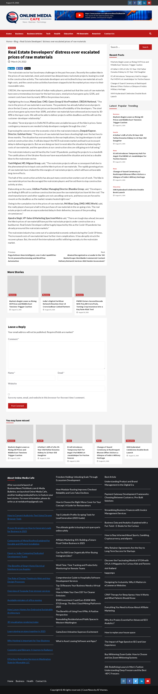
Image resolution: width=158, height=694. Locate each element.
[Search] (150, 33)
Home (9, 33)
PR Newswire (82, 33)
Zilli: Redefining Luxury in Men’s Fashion (124, 666)
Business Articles (34, 33)
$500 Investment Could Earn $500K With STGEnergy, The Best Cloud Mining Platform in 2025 (78, 603)
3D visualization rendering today (23, 622)
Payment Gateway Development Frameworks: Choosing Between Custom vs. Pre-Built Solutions (127, 497)
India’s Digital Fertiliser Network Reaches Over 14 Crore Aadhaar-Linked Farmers (56, 304)
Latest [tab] (113, 105)
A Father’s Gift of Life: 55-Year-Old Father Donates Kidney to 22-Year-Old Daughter (128, 70)
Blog (16, 41)
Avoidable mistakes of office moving (24, 600)
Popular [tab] (122, 105)
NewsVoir (96, 33)
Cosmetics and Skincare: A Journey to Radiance (30, 649)
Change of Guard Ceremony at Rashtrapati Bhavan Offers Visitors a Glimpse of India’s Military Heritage (129, 86)
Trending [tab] (133, 105)
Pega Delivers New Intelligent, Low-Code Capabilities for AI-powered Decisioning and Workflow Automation (32, 256)
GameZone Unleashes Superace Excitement (77, 631)
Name (11, 372)
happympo (110, 572)
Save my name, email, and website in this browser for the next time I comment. (46, 397)
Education (68, 33)
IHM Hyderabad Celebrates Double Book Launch (128, 95)
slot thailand (110, 568)
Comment (13, 339)
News (115, 150)
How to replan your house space (120, 632)
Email (61, 372)
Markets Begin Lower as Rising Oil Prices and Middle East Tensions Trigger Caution (23, 304)
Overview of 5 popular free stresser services (28, 591)
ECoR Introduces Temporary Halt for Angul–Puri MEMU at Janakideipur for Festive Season (130, 77)
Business (19, 33)
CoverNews (88, 689)
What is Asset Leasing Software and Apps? (76, 641)
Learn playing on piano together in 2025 (26, 631)
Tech (48, 33)
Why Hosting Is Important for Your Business (28, 640)
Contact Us (109, 33)
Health (57, 33)
